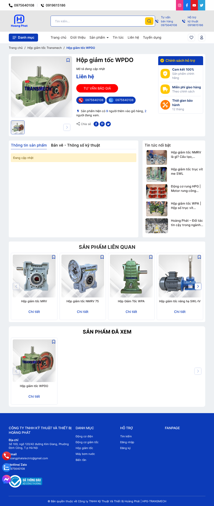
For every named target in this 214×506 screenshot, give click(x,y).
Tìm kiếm (126, 436)
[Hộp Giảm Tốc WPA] (131, 276)
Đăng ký (125, 448)
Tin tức (118, 37)
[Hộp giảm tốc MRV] (34, 276)
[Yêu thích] (191, 37)
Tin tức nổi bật (158, 145)
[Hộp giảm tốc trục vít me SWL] (157, 174)
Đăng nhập (127, 442)
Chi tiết (34, 312)
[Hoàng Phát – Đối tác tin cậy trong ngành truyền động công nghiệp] (157, 225)
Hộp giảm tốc (84, 448)
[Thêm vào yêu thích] (68, 60)
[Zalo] (6, 467)
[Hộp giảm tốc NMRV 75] (82, 276)
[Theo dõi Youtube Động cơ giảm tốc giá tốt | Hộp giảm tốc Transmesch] (194, 5)
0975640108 (23, 5)
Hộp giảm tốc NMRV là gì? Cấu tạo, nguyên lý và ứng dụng (186, 154)
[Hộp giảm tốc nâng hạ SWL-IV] (180, 276)
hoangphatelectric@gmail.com (28, 458)
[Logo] (19, 21)
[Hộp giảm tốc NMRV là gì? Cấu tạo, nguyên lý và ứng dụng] (157, 157)
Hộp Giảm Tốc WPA (131, 301)
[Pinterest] (102, 123)
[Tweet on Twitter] (108, 123)
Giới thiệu (77, 37)
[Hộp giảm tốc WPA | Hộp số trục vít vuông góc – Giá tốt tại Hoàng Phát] (157, 208)
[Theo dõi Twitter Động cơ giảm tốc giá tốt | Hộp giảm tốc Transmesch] (201, 5)
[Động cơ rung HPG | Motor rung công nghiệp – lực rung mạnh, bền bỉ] (157, 191)
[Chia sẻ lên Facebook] (96, 123)
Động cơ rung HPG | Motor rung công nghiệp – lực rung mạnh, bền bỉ (186, 188)
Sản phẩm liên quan (107, 247)
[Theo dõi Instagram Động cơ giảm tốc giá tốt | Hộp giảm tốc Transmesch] (179, 5)
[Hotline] (6, 456)
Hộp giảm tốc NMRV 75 (82, 301)
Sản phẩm (97, 37)
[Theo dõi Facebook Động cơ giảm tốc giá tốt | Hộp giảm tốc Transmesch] (187, 5)
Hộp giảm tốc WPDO (34, 386)
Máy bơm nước (85, 453)
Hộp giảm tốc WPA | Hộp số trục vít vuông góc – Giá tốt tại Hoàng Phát (186, 205)
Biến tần (81, 460)
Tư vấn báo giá (97, 88)
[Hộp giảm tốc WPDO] (34, 360)
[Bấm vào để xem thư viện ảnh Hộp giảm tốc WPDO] (41, 86)
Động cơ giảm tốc (87, 442)
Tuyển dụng (152, 37)
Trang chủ (58, 37)
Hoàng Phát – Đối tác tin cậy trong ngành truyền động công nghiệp (187, 223)
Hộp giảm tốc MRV (34, 301)
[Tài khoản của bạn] (201, 37)
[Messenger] (6, 479)
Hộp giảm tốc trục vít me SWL (187, 171)
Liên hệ (133, 37)
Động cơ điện (84, 436)
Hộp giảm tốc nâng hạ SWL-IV (180, 301)
